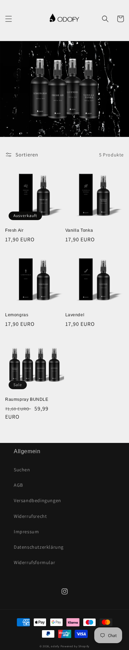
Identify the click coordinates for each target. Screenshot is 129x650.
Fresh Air (14, 230)
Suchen (22, 470)
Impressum (26, 531)
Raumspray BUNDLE (27, 399)
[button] (8, 18)
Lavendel (75, 315)
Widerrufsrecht (30, 516)
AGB (18, 485)
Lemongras (16, 315)
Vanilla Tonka (79, 230)
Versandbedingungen (37, 500)
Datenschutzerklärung (39, 547)
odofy (55, 646)
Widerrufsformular (34, 562)
